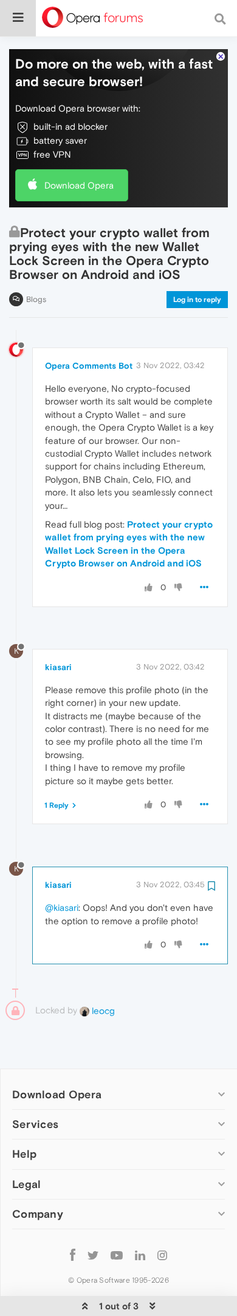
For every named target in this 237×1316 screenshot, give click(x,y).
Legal (26, 1184)
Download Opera (79, 185)
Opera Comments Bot (88, 366)
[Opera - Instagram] (162, 1255)
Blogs (36, 299)
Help (24, 1153)
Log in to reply (197, 299)
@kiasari (61, 907)
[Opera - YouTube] (117, 1255)
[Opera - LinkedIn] (140, 1255)
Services (35, 1124)
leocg (102, 1010)
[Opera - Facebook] (72, 1255)
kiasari (58, 667)
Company (37, 1213)
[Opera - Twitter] (93, 1255)
